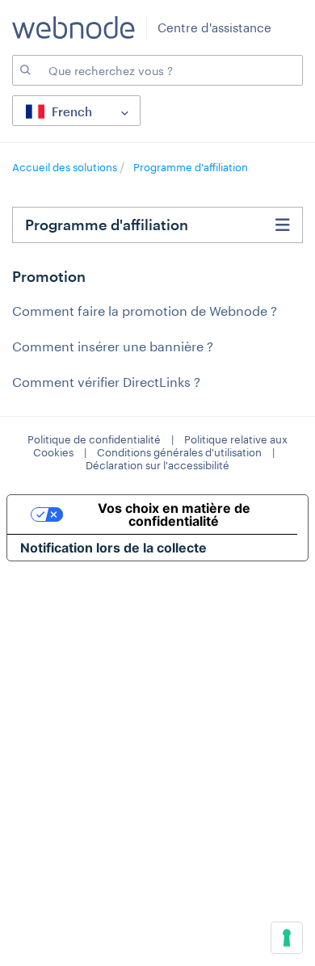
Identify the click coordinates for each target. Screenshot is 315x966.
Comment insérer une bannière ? (112, 346)
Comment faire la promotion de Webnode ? (144, 310)
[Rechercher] (24, 70)
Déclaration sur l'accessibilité (157, 465)
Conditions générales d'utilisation (179, 452)
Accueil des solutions (66, 167)
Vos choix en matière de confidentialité (174, 514)
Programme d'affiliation (190, 167)
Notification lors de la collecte (113, 548)
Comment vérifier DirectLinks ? (106, 381)
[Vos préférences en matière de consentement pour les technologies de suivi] (286, 937)
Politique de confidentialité (94, 439)
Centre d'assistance (214, 27)
